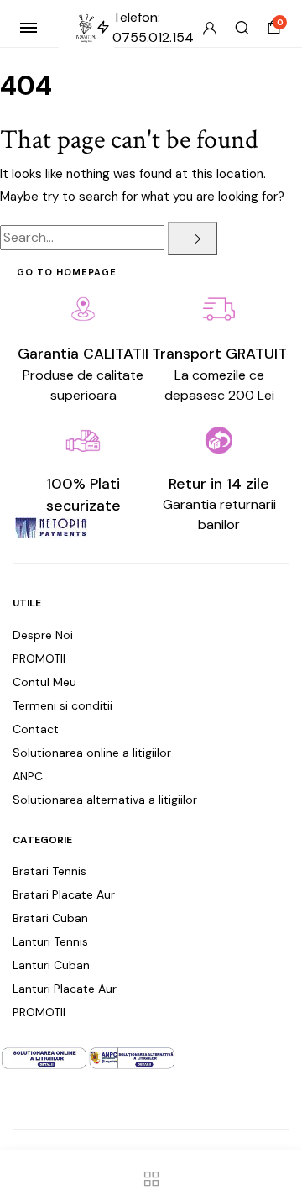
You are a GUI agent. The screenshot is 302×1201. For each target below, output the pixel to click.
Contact (36, 729)
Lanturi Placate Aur (65, 988)
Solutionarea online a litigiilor (92, 752)
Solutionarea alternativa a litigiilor (105, 799)
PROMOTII (39, 658)
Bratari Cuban (50, 918)
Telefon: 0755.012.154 (153, 27)
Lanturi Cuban (51, 965)
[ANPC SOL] (44, 1057)
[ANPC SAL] (132, 1057)
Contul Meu (44, 682)
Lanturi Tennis (50, 941)
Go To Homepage (67, 272)
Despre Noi (43, 634)
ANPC (28, 776)
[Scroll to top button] (275, 1134)
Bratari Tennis (49, 870)
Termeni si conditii (62, 705)
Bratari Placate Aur (64, 894)
